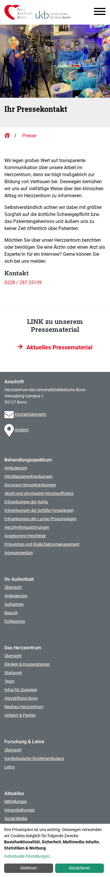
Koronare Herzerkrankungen (30, 485)
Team (9, 681)
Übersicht (13, 587)
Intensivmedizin (18, 552)
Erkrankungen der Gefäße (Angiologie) (39, 510)
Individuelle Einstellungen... (28, 856)
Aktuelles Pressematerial (58, 347)
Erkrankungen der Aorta (26, 502)
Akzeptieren (79, 868)
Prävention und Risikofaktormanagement (41, 544)
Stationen (13, 672)
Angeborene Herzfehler (25, 535)
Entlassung (14, 621)
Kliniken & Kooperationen (27, 664)
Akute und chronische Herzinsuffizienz (39, 493)
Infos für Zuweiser (20, 689)
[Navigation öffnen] (97, 12)
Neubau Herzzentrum (23, 706)
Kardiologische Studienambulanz (34, 758)
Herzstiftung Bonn (21, 698)
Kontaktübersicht (30, 414)
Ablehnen (28, 868)
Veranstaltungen (19, 810)
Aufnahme (13, 604)
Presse (29, 135)
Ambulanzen (15, 468)
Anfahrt (22, 430)
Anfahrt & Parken (20, 715)
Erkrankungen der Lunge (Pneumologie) (40, 518)
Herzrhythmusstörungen (26, 527)
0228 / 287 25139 (23, 282)
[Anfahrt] (9, 430)
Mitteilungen (15, 801)
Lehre (9, 767)
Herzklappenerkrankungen (28, 476)
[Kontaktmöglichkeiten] (9, 414)
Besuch (11, 612)
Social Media (15, 818)
